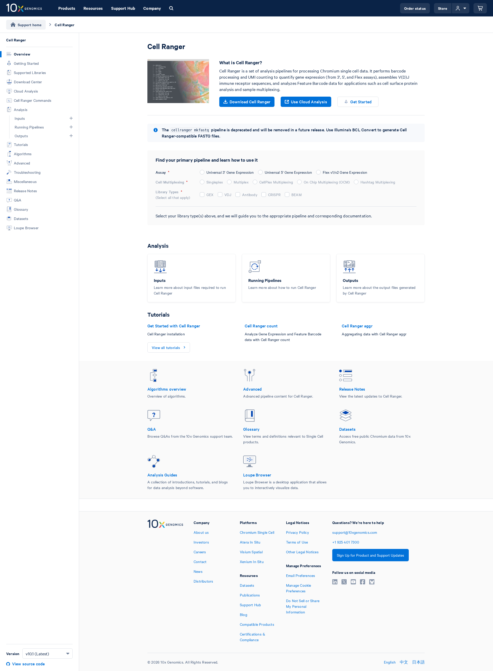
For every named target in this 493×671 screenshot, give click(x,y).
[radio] (202, 172)
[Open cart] (480, 8)
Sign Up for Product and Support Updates (370, 555)
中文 (404, 662)
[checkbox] (202, 194)
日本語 (418, 662)
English (390, 662)
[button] (71, 118)
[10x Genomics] (165, 581)
